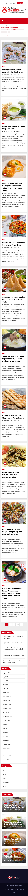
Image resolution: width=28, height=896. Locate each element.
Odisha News (19, 885)
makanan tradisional (5, 29)
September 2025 (7, 716)
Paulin (17, 74)
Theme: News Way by (11, 885)
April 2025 (5, 736)
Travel (4, 786)
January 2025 (6, 748)
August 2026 (6, 673)
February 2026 (7, 696)
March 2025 (6, 740)
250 (18, 624)
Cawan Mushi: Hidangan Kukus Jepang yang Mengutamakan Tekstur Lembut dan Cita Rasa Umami (12, 593)
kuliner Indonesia (5, 27)
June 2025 (5, 728)
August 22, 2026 (8, 420)
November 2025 (7, 708)
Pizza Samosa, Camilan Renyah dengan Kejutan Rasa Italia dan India (12, 531)
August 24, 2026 (8, 74)
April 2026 (5, 688)
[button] (25, 20)
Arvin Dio (17, 131)
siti (16, 193)
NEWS (16, 889)
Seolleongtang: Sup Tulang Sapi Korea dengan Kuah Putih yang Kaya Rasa (13, 358)
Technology (6, 782)
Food (4, 66)
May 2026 (5, 684)
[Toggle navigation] (14, 20)
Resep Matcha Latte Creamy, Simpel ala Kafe (12, 824)
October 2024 (6, 760)
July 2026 (5, 676)
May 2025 (5, 732)
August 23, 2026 (8, 247)
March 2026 (6, 692)
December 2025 (7, 704)
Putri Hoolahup (19, 304)
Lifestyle (5, 774)
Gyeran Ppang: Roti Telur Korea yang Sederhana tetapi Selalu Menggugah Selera (13, 649)
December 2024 (7, 752)
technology (21, 29)
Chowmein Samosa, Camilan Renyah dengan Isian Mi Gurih (13, 299)
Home (5, 889)
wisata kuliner (14, 29)
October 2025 (6, 712)
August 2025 (6, 720)
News (4, 778)
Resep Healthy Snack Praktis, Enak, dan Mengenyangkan (10, 474)
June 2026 (5, 680)
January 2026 (6, 700)
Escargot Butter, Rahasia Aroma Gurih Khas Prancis (13, 807)
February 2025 (7, 744)
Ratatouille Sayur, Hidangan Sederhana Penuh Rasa (13, 858)
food (9, 32)
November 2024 (7, 756)
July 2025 (5, 724)
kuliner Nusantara (14, 27)
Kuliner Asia (4, 32)
